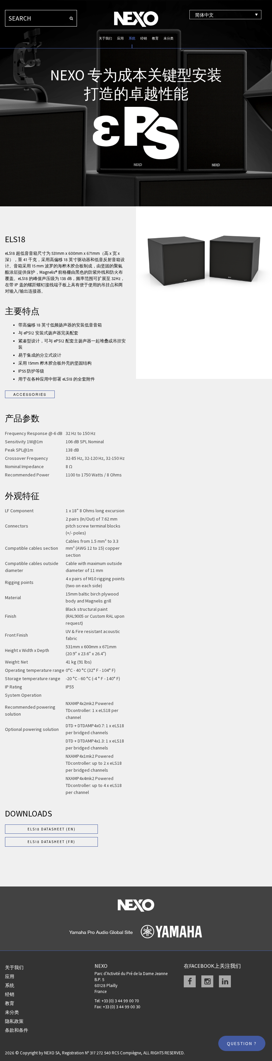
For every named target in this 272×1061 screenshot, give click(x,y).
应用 (120, 38)
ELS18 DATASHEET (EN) (52, 829)
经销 (143, 38)
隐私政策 (14, 1021)
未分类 (168, 38)
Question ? (242, 1043)
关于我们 (105, 38)
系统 (132, 38)
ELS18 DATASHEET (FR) (51, 841)
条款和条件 (16, 1030)
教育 (155, 38)
